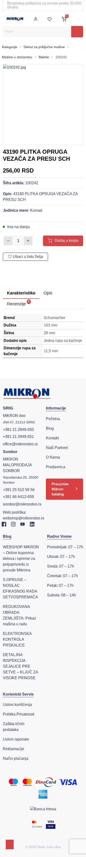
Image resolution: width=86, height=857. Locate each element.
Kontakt (52, 438)
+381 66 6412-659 (18, 497)
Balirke (44, 57)
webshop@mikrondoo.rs (23, 518)
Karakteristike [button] (21, 293)
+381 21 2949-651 (18, 437)
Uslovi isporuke (16, 739)
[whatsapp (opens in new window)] (33, 267)
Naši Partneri (57, 448)
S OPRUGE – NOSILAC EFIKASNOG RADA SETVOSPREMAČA (20, 588)
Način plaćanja (15, 758)
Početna (53, 419)
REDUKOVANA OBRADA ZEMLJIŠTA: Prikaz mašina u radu (19, 615)
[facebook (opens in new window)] (9, 267)
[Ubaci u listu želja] (25, 257)
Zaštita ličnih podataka (13, 727)
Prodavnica (55, 467)
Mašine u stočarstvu (17, 57)
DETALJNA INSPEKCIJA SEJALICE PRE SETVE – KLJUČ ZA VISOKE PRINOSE (20, 666)
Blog (50, 428)
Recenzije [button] (18, 303)
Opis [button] (47, 293)
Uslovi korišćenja (17, 705)
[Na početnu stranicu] (15, 19)
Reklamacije (13, 749)
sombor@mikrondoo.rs (22, 504)
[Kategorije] (78, 19)
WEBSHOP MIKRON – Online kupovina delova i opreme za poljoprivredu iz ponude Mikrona (21, 558)
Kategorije (9, 47)
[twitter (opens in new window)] (17, 267)
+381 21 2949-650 (18, 430)
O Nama (53, 457)
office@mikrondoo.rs (20, 444)
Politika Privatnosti (18, 714)
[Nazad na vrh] (10, 844)
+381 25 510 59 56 (19, 490)
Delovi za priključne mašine (44, 47)
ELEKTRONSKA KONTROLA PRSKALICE (17, 639)
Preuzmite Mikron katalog (60, 489)
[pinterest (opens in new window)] (25, 267)
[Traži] (77, 31)
